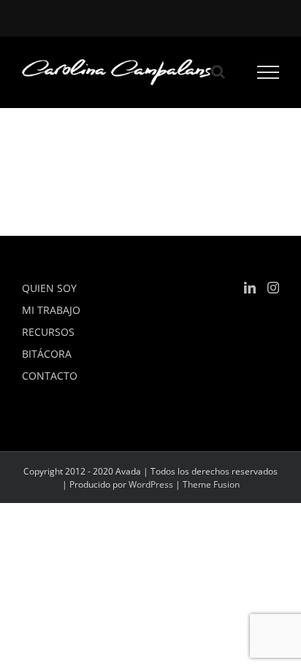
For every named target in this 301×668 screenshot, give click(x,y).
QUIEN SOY (49, 288)
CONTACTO (49, 376)
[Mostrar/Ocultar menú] (268, 72)
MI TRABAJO (51, 310)
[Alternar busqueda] (218, 71)
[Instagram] (273, 287)
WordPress (151, 484)
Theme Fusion (211, 484)
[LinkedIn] (250, 287)
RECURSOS (48, 332)
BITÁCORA (47, 354)
